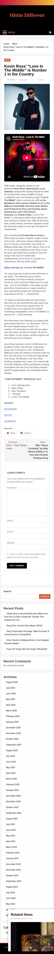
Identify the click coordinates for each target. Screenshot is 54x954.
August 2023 (12, 887)
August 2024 (12, 818)
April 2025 (10, 773)
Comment (12, 488)
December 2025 (13, 727)
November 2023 (13, 870)
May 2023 (10, 904)
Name (10, 520)
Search (7, 591)
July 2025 (10, 756)
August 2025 (12, 750)
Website (11, 543)
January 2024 (12, 858)
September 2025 (13, 745)
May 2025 (10, 767)
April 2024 (10, 841)
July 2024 (10, 824)
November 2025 (13, 733)
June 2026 (11, 693)
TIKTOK (8, 415)
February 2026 (13, 716)
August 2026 (12, 682)
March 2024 (11, 847)
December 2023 (13, 864)
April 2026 (10, 705)
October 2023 (12, 875)
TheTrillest (11, 80)
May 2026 (10, 699)
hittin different (27, 15)
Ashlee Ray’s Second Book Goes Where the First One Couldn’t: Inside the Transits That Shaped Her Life (26, 616)
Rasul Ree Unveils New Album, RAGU (25, 625)
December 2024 (13, 796)
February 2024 (13, 852)
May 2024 (10, 835)
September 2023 (13, 881)
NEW (7, 60)
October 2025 (12, 739)
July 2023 (10, 892)
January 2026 (12, 722)
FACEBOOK (10, 421)
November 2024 (13, 801)
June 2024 (11, 830)
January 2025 (12, 790)
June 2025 (11, 762)
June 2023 (11, 898)
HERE (34, 261)
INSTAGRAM (10, 409)
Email (10, 532)
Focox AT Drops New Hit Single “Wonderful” (27, 649)
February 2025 (13, 784)
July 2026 (10, 688)
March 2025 (11, 779)
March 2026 (11, 710)
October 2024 (12, 807)
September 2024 (13, 813)
